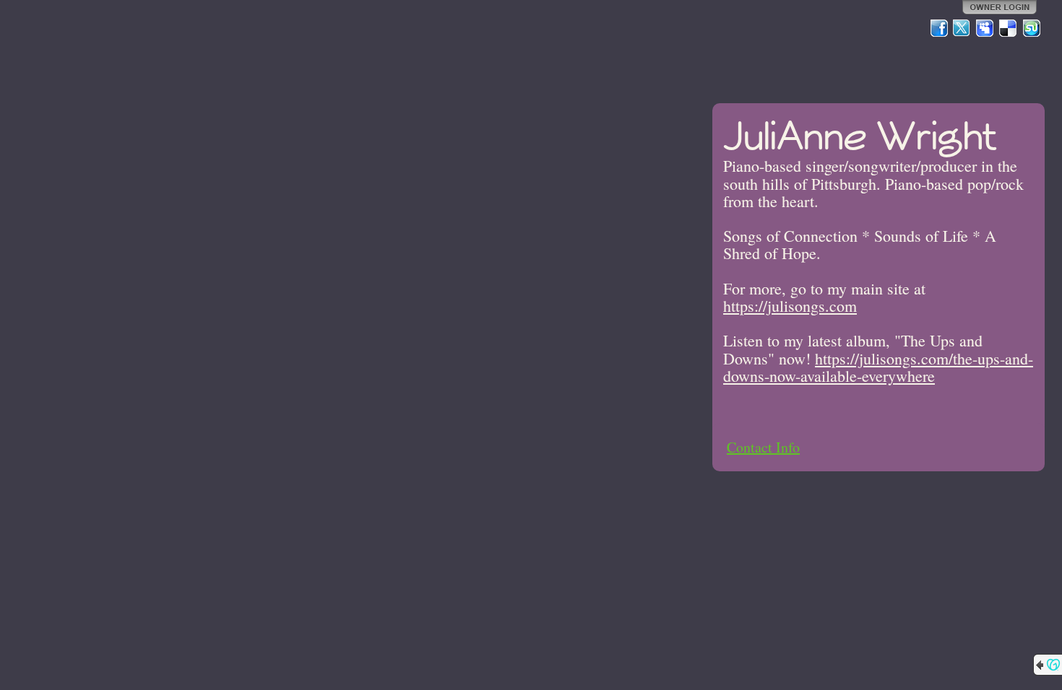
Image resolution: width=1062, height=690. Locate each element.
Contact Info (763, 447)
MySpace (985, 28)
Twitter (962, 28)
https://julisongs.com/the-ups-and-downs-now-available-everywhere (878, 367)
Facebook (939, 28)
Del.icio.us (1008, 28)
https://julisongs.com (790, 305)
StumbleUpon (1032, 28)
